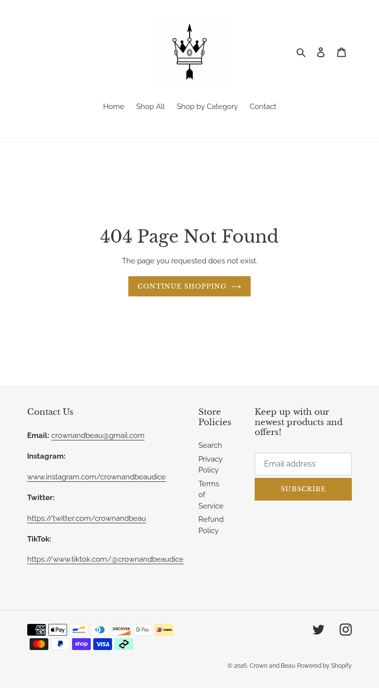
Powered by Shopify (324, 665)
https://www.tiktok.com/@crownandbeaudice (105, 559)
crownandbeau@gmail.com (98, 435)
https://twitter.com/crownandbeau (86, 518)
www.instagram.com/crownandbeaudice (96, 476)
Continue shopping (182, 286)
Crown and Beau (272, 665)
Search (210, 445)
